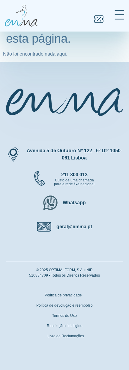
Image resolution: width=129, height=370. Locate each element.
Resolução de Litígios (64, 326)
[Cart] (99, 19)
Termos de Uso (64, 316)
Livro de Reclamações (65, 336)
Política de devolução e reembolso (64, 305)
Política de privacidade (63, 295)
